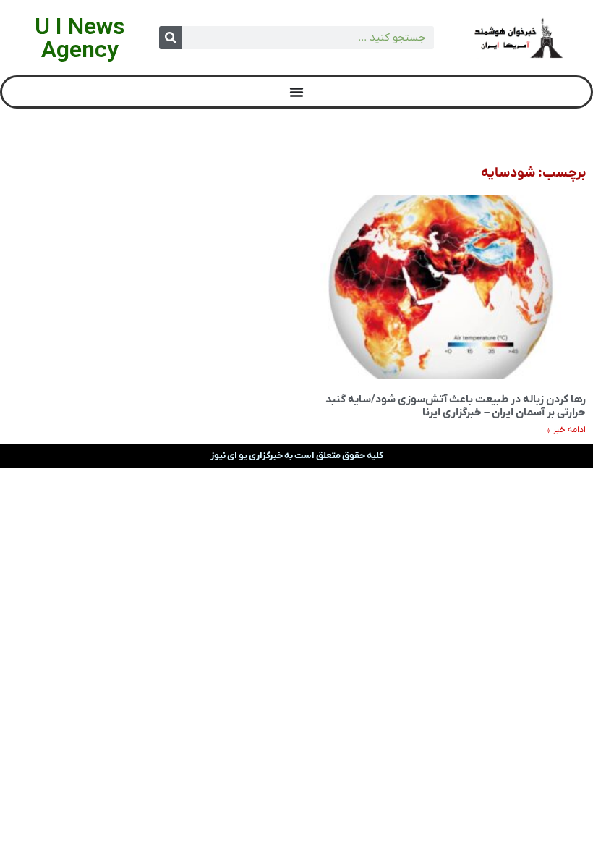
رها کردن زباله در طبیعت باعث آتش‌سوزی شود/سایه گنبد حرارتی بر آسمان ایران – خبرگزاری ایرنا (455, 406)
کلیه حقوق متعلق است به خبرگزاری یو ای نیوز (296, 455)
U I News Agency (79, 37)
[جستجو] (170, 37)
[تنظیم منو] (296, 92)
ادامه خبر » (566, 430)
